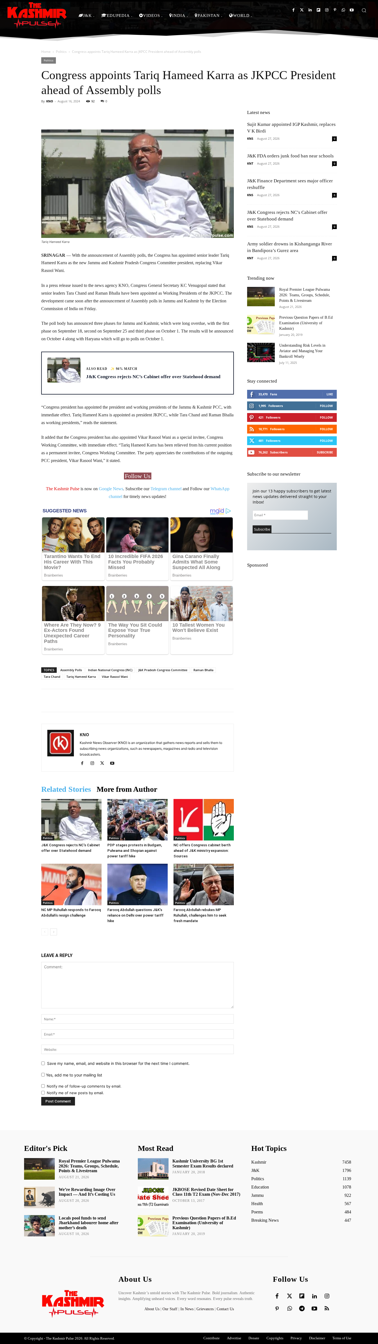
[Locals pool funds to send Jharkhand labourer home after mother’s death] (39, 1226)
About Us (152, 1309)
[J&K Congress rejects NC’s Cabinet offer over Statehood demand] (71, 819)
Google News (111, 488)
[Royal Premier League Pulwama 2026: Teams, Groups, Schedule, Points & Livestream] (261, 296)
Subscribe (325, 452)
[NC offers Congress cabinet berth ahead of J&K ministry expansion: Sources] (204, 819)
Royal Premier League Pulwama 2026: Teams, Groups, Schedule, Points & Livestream (304, 295)
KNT (250, 163)
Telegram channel (166, 488)
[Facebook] (293, 10)
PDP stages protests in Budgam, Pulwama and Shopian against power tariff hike (134, 850)
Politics (61, 51)
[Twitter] (302, 10)
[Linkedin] (310, 10)
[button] (363, 10)
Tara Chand (52, 676)
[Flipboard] (318, 10)
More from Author (127, 789)
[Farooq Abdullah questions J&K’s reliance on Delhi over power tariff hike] (137, 884)
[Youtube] (351, 10)
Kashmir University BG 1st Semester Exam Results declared (202, 1163)
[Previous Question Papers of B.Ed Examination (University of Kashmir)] (261, 324)
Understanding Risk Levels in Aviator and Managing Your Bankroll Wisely (302, 351)
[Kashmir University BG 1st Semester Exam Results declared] (153, 1169)
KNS (250, 138)
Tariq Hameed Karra (81, 676)
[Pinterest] (335, 10)
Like (330, 394)
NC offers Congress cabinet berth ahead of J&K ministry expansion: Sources (202, 850)
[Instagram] (327, 10)
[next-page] (53, 931)
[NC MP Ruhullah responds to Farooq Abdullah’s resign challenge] (71, 884)
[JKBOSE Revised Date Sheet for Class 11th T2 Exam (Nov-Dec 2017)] (153, 1197)
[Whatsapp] (343, 10)
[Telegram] (302, 1309)
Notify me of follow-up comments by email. (84, 1086)
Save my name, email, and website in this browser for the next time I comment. (118, 1063)
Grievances (205, 1309)
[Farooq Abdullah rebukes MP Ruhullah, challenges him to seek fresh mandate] (204, 884)
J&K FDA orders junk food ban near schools (290, 156)
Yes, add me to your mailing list (73, 1075)
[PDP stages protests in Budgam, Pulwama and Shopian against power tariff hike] (137, 819)
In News (186, 1309)
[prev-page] (44, 931)
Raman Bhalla (203, 670)
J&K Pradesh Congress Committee (162, 670)
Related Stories (66, 789)
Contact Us (225, 1309)
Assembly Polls (71, 670)
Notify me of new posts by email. (75, 1093)
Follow (326, 406)
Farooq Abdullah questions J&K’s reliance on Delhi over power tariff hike (135, 915)
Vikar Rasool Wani (115, 676)
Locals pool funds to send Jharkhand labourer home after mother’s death (88, 1223)
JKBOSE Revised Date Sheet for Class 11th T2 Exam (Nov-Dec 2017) (206, 1192)
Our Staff (169, 1309)
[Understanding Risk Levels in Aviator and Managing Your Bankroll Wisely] (261, 352)
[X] (104, 763)
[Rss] (327, 1309)
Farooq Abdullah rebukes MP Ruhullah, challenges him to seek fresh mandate (200, 915)
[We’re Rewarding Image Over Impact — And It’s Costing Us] (39, 1197)
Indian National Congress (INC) (110, 670)
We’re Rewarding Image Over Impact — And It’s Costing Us (87, 1192)
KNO (49, 101)
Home (46, 51)
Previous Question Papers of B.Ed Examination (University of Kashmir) (306, 323)
